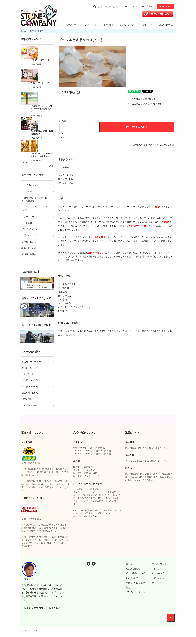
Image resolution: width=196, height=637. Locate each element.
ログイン (133, 6)
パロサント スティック (40, 60)
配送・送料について (135, 573)
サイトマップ (158, 583)
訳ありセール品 (166, 25)
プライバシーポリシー (136, 592)
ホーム (23, 31)
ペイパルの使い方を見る (85, 516)
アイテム (166, 6)
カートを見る (158, 573)
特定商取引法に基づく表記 (161, 145)
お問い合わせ (146, 6)
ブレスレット (91, 25)
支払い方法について (135, 568)
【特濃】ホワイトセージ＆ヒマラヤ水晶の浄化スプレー (42, 109)
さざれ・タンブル (128, 25)
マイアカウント (159, 564)
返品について (139, 145)
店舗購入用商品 (36, 31)
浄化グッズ (147, 25)
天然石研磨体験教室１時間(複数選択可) (42, 132)
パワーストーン (71, 25)
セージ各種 (108, 25)
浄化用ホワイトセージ (40, 83)
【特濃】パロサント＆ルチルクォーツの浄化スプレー (42, 154)
